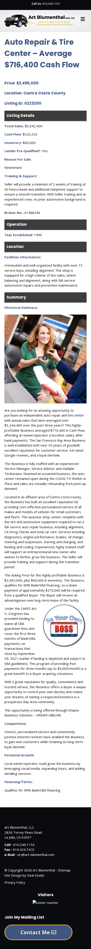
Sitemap (64, 870)
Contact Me (36, 932)
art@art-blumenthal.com (35, 854)
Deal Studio (35, 875)
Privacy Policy (14, 882)
